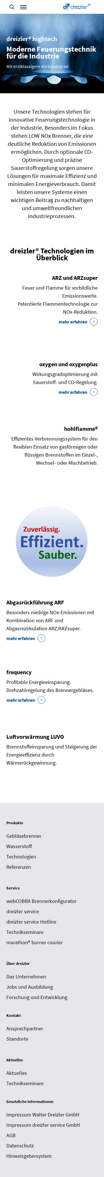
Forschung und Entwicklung (36, 997)
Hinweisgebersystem (29, 1156)
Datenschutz (20, 1145)
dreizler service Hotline (31, 921)
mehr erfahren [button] (73, 322)
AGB (11, 1135)
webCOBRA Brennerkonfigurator (41, 901)
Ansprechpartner (24, 1028)
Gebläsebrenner (23, 836)
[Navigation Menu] (23, 7)
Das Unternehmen (26, 976)
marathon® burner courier (34, 942)
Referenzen (18, 867)
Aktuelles (16, 1073)
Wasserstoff (19, 846)
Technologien (21, 856)
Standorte (17, 1039)
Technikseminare (25, 932)
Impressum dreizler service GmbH (43, 1125)
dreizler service (22, 911)
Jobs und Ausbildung (29, 987)
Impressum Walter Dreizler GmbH (42, 1114)
